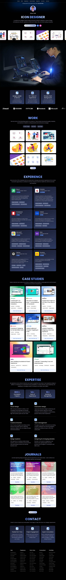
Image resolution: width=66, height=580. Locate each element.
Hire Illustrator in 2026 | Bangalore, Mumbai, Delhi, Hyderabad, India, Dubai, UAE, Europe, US (13, 552)
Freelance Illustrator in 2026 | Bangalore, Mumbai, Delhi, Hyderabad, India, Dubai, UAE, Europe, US (23, 552)
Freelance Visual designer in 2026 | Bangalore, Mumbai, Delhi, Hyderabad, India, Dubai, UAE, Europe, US (23, 557)
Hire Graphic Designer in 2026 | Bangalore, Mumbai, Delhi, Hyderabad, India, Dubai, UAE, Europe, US (13, 555)
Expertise (38, 1)
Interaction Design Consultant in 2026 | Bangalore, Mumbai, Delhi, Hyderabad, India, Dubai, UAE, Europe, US (42, 564)
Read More (17, 505)
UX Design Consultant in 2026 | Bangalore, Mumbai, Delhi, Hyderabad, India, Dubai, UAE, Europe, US (42, 561)
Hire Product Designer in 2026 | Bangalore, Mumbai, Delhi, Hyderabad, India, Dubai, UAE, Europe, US (13, 563)
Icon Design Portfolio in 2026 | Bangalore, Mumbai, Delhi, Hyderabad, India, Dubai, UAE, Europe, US (52, 554)
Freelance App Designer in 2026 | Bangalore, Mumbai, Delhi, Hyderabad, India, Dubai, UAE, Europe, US (23, 558)
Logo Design (40, 126)
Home (18, 1)
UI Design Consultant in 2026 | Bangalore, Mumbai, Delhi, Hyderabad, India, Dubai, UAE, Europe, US (42, 566)
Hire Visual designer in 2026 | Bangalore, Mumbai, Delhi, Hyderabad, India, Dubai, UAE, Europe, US (13, 557)
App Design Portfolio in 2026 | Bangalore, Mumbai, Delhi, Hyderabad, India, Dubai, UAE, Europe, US (52, 558)
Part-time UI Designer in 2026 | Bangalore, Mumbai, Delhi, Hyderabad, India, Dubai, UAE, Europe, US (33, 566)
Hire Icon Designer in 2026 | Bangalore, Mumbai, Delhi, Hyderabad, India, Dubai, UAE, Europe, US (13, 554)
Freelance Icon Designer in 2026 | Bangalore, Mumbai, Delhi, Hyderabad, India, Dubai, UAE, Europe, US (23, 554)
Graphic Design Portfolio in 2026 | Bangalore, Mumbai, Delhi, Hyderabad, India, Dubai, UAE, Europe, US (52, 555)
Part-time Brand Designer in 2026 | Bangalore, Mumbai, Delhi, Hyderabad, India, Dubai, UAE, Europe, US (33, 569)
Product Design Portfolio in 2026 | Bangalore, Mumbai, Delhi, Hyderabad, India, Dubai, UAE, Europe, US (52, 563)
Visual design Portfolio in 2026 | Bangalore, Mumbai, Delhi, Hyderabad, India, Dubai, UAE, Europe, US (52, 557)
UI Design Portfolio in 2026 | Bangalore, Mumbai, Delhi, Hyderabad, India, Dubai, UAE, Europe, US (52, 566)
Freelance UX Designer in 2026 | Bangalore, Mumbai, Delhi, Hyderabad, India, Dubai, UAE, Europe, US (23, 561)
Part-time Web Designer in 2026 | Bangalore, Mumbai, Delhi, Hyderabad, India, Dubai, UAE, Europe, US (33, 560)
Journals (42, 1)
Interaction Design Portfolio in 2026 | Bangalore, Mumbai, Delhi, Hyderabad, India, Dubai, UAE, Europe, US (52, 564)
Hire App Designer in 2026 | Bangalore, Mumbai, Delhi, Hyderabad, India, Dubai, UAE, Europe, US (13, 558)
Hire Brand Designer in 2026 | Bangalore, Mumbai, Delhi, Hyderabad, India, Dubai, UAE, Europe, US (13, 569)
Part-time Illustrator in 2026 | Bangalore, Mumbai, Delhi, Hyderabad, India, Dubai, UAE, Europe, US (33, 552)
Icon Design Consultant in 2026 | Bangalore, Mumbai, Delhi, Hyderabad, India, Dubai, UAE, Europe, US (42, 554)
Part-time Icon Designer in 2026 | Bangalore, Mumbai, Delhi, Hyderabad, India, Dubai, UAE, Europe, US (33, 554)
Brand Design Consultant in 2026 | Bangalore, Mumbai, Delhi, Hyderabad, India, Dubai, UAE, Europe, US (42, 569)
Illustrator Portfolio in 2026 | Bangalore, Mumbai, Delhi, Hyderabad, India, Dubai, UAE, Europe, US (52, 552)
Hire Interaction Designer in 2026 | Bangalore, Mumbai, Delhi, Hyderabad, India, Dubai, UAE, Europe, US (13, 564)
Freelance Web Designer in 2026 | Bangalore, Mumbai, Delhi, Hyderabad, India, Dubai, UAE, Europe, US (23, 560)
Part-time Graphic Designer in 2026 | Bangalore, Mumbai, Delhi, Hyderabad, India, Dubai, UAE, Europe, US (33, 555)
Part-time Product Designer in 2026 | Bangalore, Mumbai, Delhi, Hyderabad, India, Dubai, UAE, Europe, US (33, 563)
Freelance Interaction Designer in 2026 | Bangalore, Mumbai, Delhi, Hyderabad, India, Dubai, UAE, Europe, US (23, 564)
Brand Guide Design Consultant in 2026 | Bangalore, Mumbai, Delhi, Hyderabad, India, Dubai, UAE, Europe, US (42, 571)
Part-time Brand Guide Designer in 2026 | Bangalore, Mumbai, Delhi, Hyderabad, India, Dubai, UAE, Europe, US (33, 571)
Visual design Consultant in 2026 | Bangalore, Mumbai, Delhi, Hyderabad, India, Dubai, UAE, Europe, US (42, 557)
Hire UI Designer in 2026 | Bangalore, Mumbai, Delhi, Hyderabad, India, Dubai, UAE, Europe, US (13, 566)
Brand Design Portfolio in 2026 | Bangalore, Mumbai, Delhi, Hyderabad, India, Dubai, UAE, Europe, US (52, 569)
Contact (47, 1)
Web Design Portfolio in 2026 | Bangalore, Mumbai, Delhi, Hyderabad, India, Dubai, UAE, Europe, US (52, 560)
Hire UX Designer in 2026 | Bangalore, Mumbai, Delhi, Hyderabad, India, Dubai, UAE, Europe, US (13, 561)
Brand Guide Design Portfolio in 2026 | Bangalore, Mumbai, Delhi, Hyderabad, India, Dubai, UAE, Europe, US (52, 571)
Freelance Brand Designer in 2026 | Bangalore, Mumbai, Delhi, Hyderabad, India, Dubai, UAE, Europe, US (23, 569)
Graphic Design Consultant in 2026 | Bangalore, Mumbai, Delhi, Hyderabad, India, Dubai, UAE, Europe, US (42, 555)
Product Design (26, 126)
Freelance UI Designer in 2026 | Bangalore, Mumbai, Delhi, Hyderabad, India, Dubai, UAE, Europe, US (23, 566)
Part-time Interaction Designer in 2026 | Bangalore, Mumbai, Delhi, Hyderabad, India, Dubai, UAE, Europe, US (33, 564)
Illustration (34, 126)
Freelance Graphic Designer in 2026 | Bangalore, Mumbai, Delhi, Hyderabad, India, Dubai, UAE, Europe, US (23, 555)
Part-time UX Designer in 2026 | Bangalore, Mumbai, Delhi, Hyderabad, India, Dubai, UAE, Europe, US (33, 561)
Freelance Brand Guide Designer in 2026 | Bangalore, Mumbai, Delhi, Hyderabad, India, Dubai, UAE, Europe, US (23, 571)
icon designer (21, 20)
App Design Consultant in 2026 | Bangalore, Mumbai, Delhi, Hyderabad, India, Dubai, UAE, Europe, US (42, 558)
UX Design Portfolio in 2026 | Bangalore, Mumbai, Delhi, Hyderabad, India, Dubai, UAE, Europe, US (52, 561)
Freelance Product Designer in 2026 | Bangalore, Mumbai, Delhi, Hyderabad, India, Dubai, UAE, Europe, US (23, 563)
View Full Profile (40, 3)
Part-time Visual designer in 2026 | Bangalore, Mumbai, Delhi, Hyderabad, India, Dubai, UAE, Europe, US (33, 557)
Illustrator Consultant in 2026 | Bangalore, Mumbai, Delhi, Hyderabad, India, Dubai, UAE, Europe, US (42, 552)
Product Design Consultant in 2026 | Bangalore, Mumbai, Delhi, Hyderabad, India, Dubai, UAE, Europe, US (42, 563)
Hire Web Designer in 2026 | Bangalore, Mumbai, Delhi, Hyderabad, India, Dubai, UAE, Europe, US (13, 560)
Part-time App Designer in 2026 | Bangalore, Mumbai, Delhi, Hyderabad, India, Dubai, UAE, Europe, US (33, 558)
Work (22, 1)
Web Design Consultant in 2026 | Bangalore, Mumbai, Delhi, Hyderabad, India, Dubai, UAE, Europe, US (42, 560)
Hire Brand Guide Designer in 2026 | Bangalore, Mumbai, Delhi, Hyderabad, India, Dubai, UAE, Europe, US (13, 571)
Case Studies (32, 1)
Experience (26, 1)
